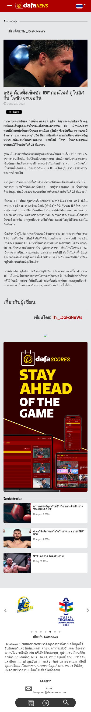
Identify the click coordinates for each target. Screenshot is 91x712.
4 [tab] (45, 632)
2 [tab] (36, 632)
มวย (11, 517)
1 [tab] (31, 632)
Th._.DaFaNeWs (67, 317)
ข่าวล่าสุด (10, 21)
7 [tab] (59, 632)
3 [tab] (40, 632)
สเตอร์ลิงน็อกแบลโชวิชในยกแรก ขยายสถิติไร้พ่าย (58, 533)
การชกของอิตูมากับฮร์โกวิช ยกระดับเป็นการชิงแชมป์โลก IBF (58, 508)
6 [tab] (54, 632)
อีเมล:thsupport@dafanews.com (49, 690)
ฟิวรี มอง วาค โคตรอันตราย (48, 556)
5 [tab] (50, 632)
